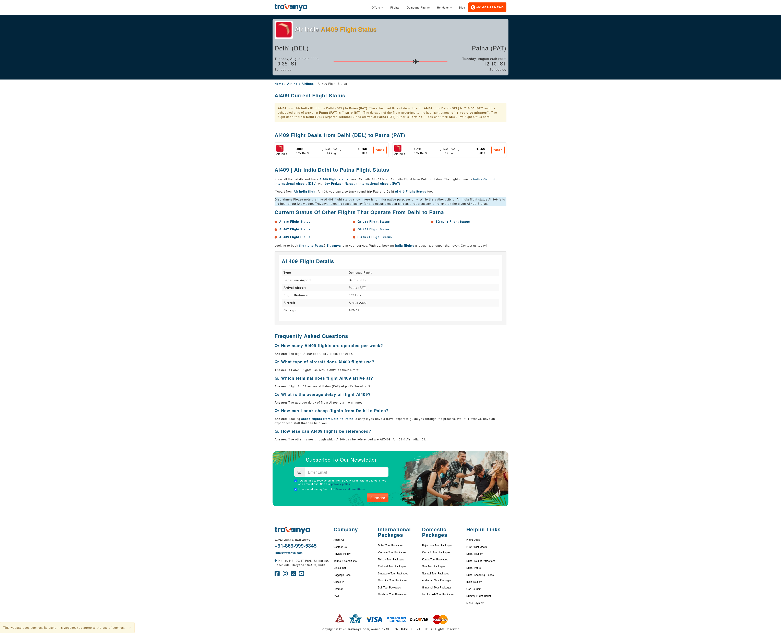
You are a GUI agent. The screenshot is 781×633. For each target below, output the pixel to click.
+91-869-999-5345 (489, 7)
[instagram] (285, 574)
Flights (395, 7)
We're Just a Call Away (292, 540)
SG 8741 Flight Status (453, 221)
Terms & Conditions (345, 561)
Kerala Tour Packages (435, 559)
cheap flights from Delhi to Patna (327, 419)
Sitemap (338, 589)
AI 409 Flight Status (295, 237)
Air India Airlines (300, 84)
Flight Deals (473, 539)
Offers (376, 7)
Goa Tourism (473, 589)
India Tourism (474, 582)
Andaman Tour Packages (437, 580)
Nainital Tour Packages (435, 573)
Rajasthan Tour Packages (437, 545)
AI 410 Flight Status (410, 191)
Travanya (334, 245)
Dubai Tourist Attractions (480, 561)
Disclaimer (340, 568)
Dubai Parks (473, 568)
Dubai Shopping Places (480, 575)
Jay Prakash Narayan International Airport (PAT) (362, 183)
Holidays (443, 7)
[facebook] (277, 574)
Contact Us (340, 547)
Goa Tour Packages (433, 566)
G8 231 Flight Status (374, 221)
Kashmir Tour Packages (436, 552)
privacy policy (340, 484)
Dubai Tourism (474, 554)
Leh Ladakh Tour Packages (438, 594)
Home (279, 84)
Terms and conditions (350, 489)
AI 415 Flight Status (295, 221)
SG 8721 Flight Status (375, 237)
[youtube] (301, 574)
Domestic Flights (418, 7)
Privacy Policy (342, 554)
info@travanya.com (288, 553)
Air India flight (305, 191)
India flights (404, 245)
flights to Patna (311, 245)
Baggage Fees (342, 575)
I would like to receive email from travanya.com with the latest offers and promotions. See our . (342, 482)
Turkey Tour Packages (391, 559)
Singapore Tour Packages (393, 573)
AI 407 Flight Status (295, 229)
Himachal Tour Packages (437, 587)
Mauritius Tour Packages (392, 580)
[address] (276, 561)
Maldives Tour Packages (392, 594)
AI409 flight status (334, 179)
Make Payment (475, 603)
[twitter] (293, 574)
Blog (462, 7)
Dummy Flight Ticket (478, 596)
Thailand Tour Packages (392, 566)
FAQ (336, 596)
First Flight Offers (476, 547)
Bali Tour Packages (389, 587)
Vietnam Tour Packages (392, 552)
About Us (339, 539)
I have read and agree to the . (332, 489)
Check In (339, 582)
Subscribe (377, 497)
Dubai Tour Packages (390, 545)
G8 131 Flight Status (374, 229)
